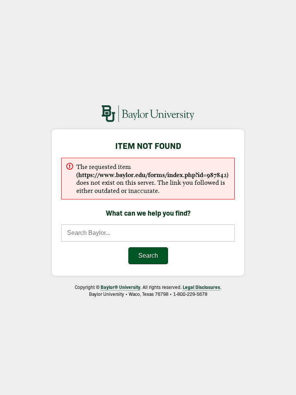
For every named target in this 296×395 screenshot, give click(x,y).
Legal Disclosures (201, 287)
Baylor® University (120, 287)
